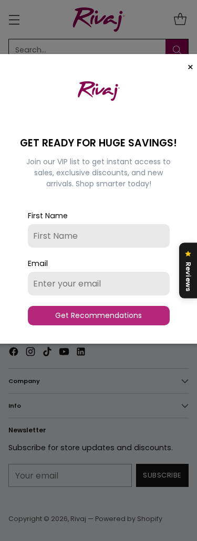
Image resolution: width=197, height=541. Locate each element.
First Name (48, 215)
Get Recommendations (98, 315)
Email (38, 263)
